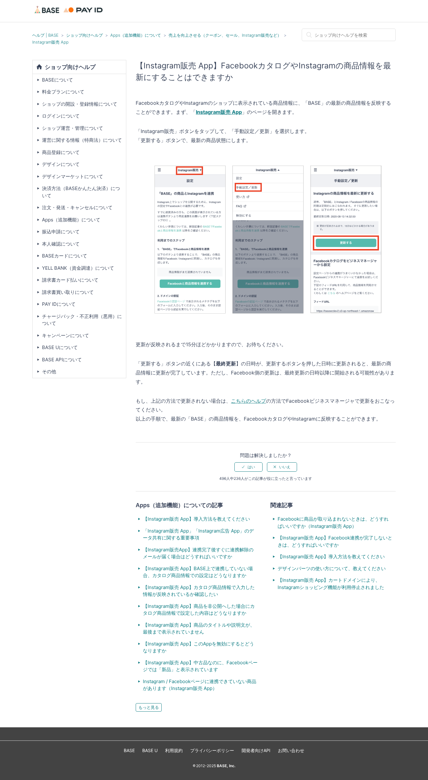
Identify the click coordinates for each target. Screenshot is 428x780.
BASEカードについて (64, 256)
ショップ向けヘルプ (84, 35)
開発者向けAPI (256, 750)
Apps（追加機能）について (135, 35)
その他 (49, 371)
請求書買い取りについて (68, 292)
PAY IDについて (59, 304)
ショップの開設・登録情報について (79, 104)
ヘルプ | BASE (45, 35)
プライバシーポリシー (212, 750)
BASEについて (57, 80)
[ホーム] (69, 14)
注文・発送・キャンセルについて (77, 207)
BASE (129, 750)
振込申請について (61, 232)
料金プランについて (63, 92)
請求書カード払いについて (70, 280)
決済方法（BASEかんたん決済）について (81, 192)
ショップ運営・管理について (72, 128)
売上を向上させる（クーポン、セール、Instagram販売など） (225, 35)
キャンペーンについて (65, 335)
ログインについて (61, 116)
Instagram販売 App (50, 42)
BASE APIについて (62, 360)
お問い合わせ (291, 750)
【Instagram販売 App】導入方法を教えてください (196, 519)
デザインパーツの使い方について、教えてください (332, 568)
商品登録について (61, 152)
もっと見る (148, 707)
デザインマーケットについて (72, 176)
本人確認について (61, 244)
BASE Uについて (60, 347)
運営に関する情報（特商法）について (82, 140)
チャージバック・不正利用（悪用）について (82, 319)
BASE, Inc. (225, 765)
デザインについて (61, 164)
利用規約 (174, 750)
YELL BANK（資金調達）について (78, 268)
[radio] (248, 467)
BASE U (150, 750)
